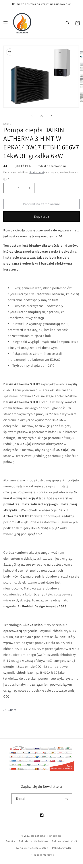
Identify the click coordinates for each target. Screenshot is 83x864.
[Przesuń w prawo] (51, 116)
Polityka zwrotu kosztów (33, 841)
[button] (5, 23)
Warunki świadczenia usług (32, 847)
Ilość (6, 179)
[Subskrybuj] (67, 798)
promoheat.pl (39, 835)
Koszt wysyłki (36, 172)
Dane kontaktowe (43, 854)
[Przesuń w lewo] (32, 116)
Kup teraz (41, 216)
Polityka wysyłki (61, 847)
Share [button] (12, 710)
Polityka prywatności (64, 841)
